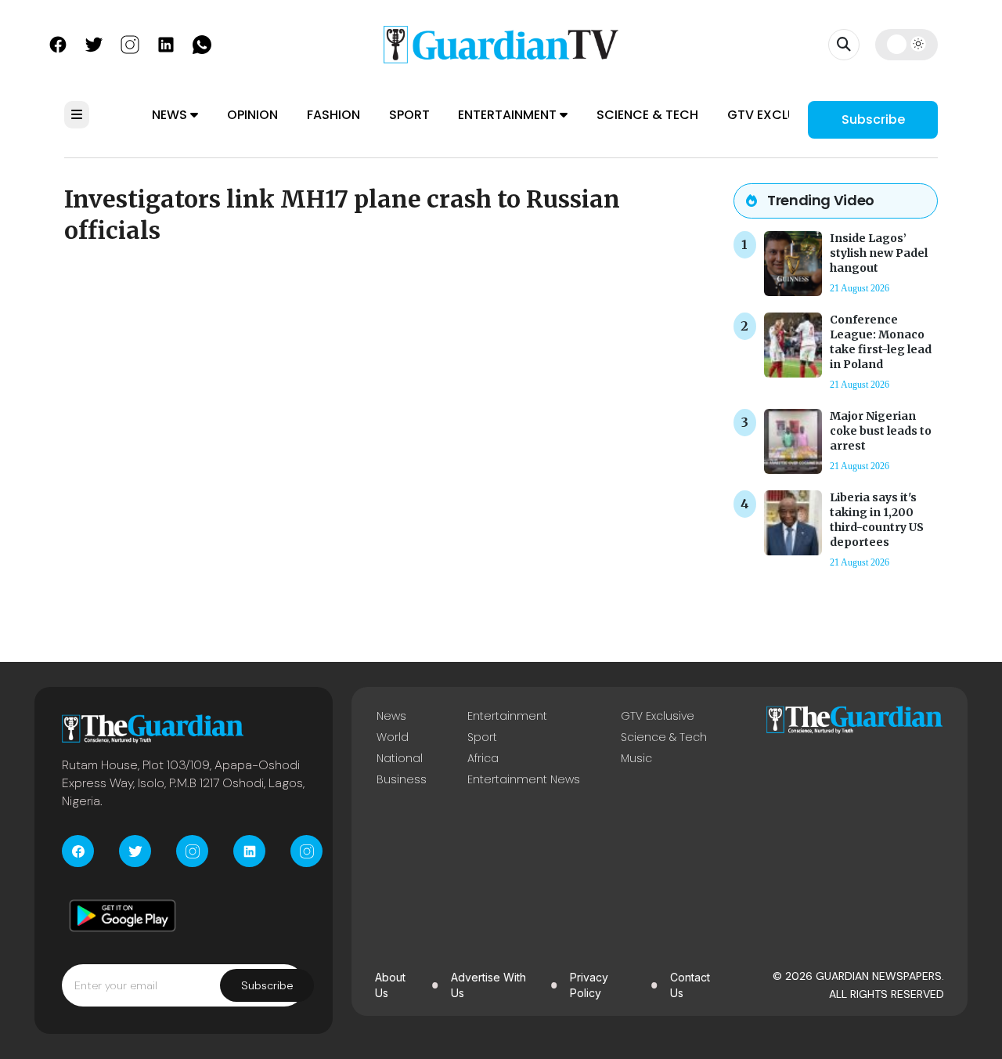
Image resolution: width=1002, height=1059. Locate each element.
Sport (409, 115)
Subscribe (873, 119)
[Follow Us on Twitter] (94, 43)
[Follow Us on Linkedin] (166, 43)
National (400, 758)
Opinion (252, 115)
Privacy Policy (589, 984)
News (171, 115)
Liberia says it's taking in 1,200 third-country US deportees (877, 520)
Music (636, 758)
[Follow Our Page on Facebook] (58, 43)
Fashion (333, 115)
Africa (483, 758)
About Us (390, 984)
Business (402, 779)
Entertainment (509, 115)
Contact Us (690, 984)
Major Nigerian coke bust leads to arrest (881, 431)
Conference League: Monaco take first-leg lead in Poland (881, 342)
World (393, 737)
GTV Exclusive (774, 115)
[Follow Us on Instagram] (130, 43)
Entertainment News (523, 779)
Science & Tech (647, 115)
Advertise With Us (488, 984)
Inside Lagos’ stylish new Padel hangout (879, 253)
